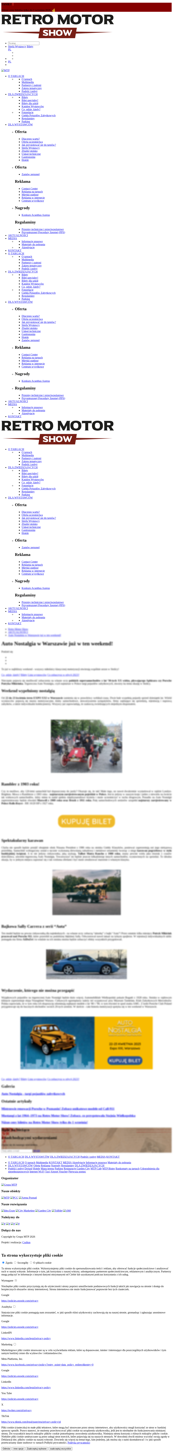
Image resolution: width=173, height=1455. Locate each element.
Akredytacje (28, 247)
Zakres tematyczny (32, 88)
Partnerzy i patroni (31, 85)
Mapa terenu (47, 1168)
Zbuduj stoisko (30, 150)
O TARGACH (16, 76)
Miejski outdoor (30, 194)
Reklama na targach (32, 191)
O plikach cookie (42, 1262)
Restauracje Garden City (77, 1168)
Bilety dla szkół (30, 103)
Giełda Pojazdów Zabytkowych (39, 115)
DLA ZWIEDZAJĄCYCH (23, 94)
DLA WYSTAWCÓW (20, 124)
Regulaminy (28, 118)
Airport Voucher (59, 1171)
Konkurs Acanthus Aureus (36, 215)
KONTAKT (14, 250)
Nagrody (55, 1165)
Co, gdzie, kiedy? (31, 109)
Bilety (30, 46)
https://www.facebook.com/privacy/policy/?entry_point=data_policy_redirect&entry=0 (47, 1364)
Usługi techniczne (31, 154)
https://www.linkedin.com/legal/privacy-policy (26, 1338)
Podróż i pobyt (29, 91)
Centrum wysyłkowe (33, 200)
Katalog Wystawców (33, 106)
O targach (27, 79)
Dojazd (28, 1168)
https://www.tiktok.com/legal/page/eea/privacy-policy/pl (31, 1421)
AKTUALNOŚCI (18, 235)
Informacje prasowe (32, 241)
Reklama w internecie (33, 197)
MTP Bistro (108, 1168)
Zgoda (9, 1262)
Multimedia (28, 82)
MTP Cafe (96, 1168)
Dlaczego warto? (31, 138)
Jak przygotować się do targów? (39, 144)
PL (9, 49)
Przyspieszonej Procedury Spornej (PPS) (43, 232)
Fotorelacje (27, 112)
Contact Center (30, 188)
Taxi (47, 1171)
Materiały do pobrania (33, 244)
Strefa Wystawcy (17, 46)
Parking (26, 121)
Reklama (45, 1165)
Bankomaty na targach (128, 1168)
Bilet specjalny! (30, 100)
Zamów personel (31, 174)
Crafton (26, 1242)
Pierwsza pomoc (77, 1171)
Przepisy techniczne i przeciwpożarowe (43, 229)
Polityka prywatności (79, 1442)
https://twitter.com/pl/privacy (16, 1410)
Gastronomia (28, 157)
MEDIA (12, 238)
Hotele (25, 160)
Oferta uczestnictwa (32, 141)
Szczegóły (22, 1262)
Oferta (36, 1165)
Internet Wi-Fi (37, 1171)
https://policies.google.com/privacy (19, 1300)
